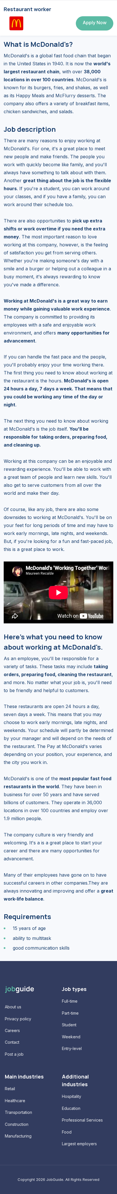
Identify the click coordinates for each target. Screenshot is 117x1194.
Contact (12, 1042)
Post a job (14, 1054)
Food (67, 1132)
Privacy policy (18, 1018)
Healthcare (15, 1100)
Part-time (70, 1013)
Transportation (18, 1112)
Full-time (70, 1001)
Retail (10, 1088)
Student (69, 1024)
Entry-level (72, 1048)
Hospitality (71, 1096)
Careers (12, 1030)
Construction (16, 1124)
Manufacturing (18, 1136)
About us (13, 1006)
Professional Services (82, 1120)
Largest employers (79, 1143)
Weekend (71, 1036)
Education (71, 1108)
